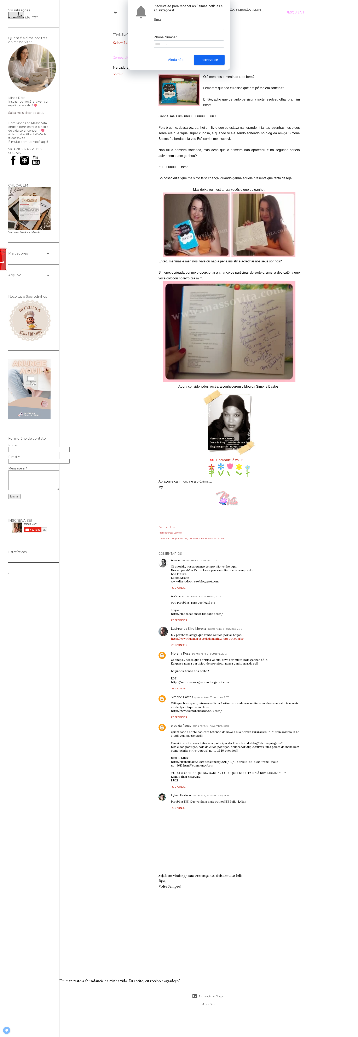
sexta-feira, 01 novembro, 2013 (211, 725)
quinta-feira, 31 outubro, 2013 (199, 560)
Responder (179, 587)
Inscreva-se (209, 60)
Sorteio (118, 74)
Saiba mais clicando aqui (25, 113)
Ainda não (176, 60)
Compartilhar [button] (122, 57)
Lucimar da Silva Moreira (188, 629)
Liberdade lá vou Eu (231, 460)
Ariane (175, 560)
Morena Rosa (180, 653)
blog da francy (181, 726)
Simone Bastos (182, 697)
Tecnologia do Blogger (212, 996)
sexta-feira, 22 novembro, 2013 (211, 795)
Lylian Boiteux (181, 795)
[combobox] (161, 44)
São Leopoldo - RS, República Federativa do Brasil (195, 538)
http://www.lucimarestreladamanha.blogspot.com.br (207, 638)
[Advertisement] (229, 928)
